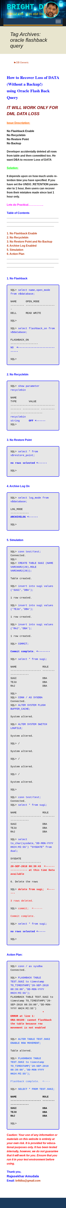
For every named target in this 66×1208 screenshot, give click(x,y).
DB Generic (22, 62)
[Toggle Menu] (58, 21)
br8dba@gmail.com (27, 1180)
